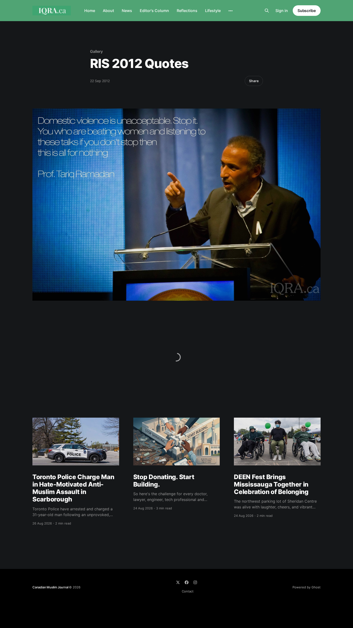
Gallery (96, 51)
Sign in (281, 10)
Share (254, 81)
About (108, 10)
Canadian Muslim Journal (50, 587)
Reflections (187, 10)
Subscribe (307, 10)
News (127, 10)
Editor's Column (154, 10)
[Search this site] (267, 10)
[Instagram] (195, 582)
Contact (188, 591)
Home (89, 10)
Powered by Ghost (306, 587)
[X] (178, 582)
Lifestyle (213, 10)
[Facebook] (187, 582)
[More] (230, 10)
